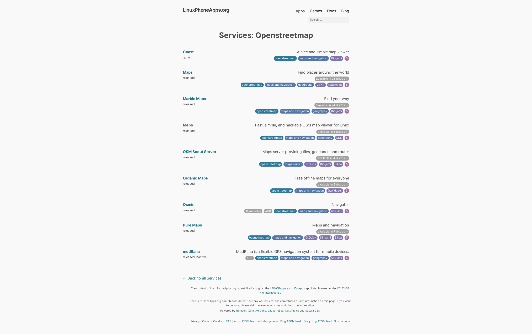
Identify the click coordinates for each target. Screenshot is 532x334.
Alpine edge (253, 211)
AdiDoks (260, 310)
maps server (293, 164)
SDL (339, 137)
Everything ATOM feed (317, 321)
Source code (342, 321)
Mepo (188, 125)
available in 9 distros (331, 184)
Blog (345, 11)
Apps (300, 11)
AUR (268, 211)
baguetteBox (276, 310)
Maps (188, 72)
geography (305, 84)
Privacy (195, 321)
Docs (332, 11)
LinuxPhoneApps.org (206, 10)
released (189, 77)
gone (186, 57)
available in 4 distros (331, 158)
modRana (191, 251)
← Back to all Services (202, 278)
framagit (241, 310)
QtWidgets (335, 190)
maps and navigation (313, 58)
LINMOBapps (278, 288)
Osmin (189, 204)
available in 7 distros (331, 231)
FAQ (229, 321)
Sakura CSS (312, 310)
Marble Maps (194, 98)
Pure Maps (192, 225)
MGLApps (298, 288)
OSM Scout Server (199, 152)
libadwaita (335, 84)
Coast (188, 52)
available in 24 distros (330, 105)
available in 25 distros (330, 78)
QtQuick (310, 164)
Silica (338, 164)
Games (316, 11)
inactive (201, 257)
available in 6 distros (331, 131)
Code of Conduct (213, 321)
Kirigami (336, 58)
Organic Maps (195, 178)
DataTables (292, 310)
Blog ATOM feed (290, 321)
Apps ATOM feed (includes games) (256, 321)
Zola (251, 310)
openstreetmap (285, 58)
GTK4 (320, 84)
